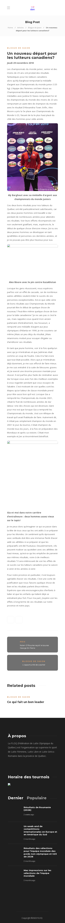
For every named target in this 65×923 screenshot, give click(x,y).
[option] (32, 698)
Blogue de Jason (34, 27)
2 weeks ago (29, 814)
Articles (20, 27)
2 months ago (29, 839)
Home (10, 27)
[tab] (15, 798)
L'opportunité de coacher (34, 665)
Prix (22, 642)
